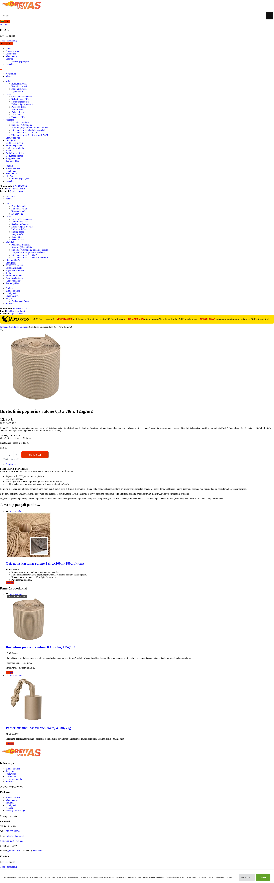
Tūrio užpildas (12, 161)
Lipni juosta (11, 140)
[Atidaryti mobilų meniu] (1, 69)
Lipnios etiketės (13, 138)
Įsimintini (10, 803)
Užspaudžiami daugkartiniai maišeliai (28, 130)
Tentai (8, 150)
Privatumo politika (14, 779)
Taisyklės (10, 771)
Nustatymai (245, 877)
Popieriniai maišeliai (20, 122)
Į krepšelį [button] (10, 582)
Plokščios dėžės (18, 107)
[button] (1, 329)
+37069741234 (20, 186)
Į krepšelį (35, 455)
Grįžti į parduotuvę (8, 40)
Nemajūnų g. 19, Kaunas (11, 841)
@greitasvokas (16, 191)
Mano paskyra (12, 800)
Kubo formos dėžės (20, 99)
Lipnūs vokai (17, 91)
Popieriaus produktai (15, 148)
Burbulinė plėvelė (14, 145)
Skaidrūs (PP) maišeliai (21, 125)
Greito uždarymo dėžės (21, 96)
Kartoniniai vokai (19, 89)
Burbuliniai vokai (19, 83)
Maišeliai (10, 120)
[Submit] (269, 15)
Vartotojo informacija (15, 810)
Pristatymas (11, 774)
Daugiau (9, 672)
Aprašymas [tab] (11, 464)
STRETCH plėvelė (14, 143)
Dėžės (8, 94)
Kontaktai (10, 781)
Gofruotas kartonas (14, 156)
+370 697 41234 (12, 831)
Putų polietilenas (13, 158)
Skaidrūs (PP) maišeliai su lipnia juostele (29, 127)
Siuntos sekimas (13, 768)
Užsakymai (11, 805)
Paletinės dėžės (18, 117)
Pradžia (3, 327)
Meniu (9, 76)
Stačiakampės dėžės (20, 102)
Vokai (8, 81)
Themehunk (38, 850)
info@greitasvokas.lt (15, 188)
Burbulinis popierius (15, 153)
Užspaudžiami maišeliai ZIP (24, 132)
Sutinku (263, 877)
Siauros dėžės (17, 109)
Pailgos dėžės (17, 112)
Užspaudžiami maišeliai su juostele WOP (29, 135)
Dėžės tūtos (16, 114)
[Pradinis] (21, 10)
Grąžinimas (11, 776)
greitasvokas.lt (13, 850)
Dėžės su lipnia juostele (22, 104)
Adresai (9, 808)
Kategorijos (11, 73)
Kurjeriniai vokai (19, 86)
